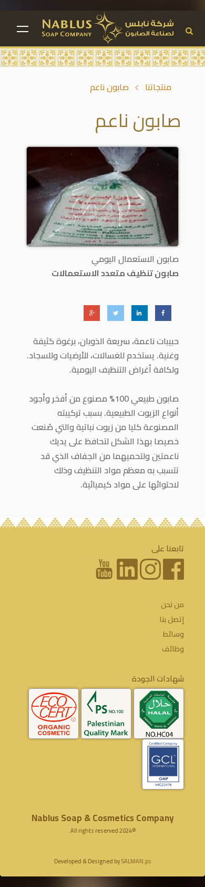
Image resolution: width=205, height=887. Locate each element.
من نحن (172, 604)
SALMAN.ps (136, 861)
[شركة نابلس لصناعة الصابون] (108, 27)
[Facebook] (163, 313)
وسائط (173, 634)
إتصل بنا (171, 619)
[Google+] (92, 313)
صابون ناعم (109, 87)
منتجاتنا (158, 87)
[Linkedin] (139, 313)
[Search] (189, 31)
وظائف (173, 649)
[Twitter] (115, 313)
